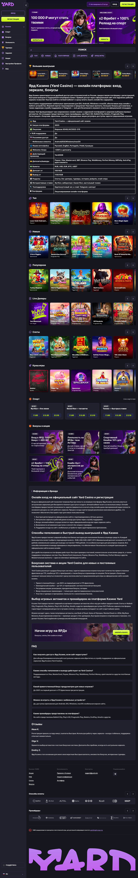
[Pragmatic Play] (37, 818)
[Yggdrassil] (50, 818)
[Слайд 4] (83, 43)
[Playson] (127, 818)
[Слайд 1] (65, 43)
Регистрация (13, 19)
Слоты (31, 780)
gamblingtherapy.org (96, 830)
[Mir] (127, 801)
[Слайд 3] (77, 43)
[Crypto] (89, 801)
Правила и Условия (64, 773)
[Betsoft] (63, 818)
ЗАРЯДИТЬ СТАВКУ (108, 37)
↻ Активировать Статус (98, 4)
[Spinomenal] (101, 818)
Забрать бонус (121, 632)
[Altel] (63, 801)
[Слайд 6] (101, 43)
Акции (31, 773)
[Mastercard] (115, 801)
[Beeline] (76, 801)
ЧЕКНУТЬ (36, 39)
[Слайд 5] (92, 43)
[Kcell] (101, 801)
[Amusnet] (76, 818)
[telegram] (115, 774)
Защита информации (64, 777)
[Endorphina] (115, 818)
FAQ (30, 777)
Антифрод (60, 780)
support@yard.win (91, 773)
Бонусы (31, 784)
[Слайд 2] (71, 43)
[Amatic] (89, 818)
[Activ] (37, 801)
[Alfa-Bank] (50, 801)
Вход (13, 13)
